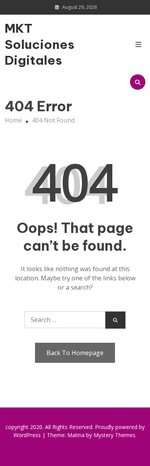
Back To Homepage (75, 353)
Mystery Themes (114, 435)
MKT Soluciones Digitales (26, 44)
